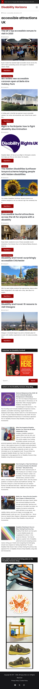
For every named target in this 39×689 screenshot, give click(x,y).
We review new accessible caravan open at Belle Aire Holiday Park (15, 81)
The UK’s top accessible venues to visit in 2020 (18, 32)
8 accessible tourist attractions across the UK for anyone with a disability (17, 217)
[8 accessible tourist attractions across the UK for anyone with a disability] (19, 232)
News (4, 124)
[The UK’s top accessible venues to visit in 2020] (19, 49)
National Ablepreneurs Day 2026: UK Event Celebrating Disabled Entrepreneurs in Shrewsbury (26, 395)
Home (4, 13)
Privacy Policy (15, 680)
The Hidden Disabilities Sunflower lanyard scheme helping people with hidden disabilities (18, 171)
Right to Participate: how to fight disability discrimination (18, 128)
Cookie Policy (24, 680)
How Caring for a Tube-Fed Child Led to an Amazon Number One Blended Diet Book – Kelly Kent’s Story (26, 465)
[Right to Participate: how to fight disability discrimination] (19, 143)
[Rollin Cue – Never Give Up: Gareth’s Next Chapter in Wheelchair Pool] (8, 509)
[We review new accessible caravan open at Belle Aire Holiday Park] (19, 100)
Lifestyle (4, 166)
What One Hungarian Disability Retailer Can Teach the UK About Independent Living (25, 429)
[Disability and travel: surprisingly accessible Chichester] (19, 276)
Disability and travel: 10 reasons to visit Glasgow (19, 305)
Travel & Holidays (7, 28)
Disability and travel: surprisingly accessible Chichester (18, 259)
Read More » (7, 70)
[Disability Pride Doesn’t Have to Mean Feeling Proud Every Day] (8, 539)
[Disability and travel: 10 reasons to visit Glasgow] (19, 321)
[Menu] (37, 8)
